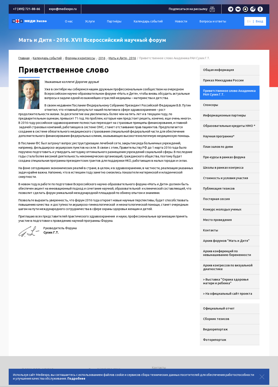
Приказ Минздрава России (223, 80)
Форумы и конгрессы (80, 58)
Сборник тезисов (216, 319)
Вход (259, 21)
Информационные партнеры (224, 115)
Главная (24, 58)
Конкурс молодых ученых (222, 209)
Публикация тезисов (219, 188)
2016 (101, 58)
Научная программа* (218, 136)
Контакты (210, 230)
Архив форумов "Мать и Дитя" (226, 240)
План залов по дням (218, 146)
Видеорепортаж (215, 329)
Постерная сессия (216, 199)
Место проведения (217, 220)
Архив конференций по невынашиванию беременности (227, 253)
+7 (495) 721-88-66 (26, 9)
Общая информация (218, 70)
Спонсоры (210, 105)
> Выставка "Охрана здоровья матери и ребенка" (225, 281)
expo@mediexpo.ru (63, 9)
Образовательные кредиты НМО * (229, 126)
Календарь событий (47, 58)
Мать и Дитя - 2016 (122, 58)
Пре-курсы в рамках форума (224, 157)
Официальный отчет (219, 308)
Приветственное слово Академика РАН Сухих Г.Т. (229, 92)
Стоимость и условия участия (225, 178)
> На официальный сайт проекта (227, 293)
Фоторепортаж (214, 340)
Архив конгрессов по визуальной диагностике (228, 267)
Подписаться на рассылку (188, 9)
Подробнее (76, 378)
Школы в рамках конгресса (223, 167)
